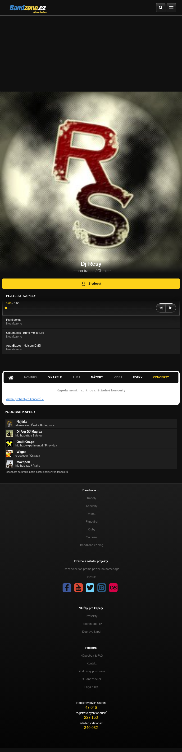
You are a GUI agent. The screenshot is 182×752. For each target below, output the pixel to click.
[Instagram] (101, 587)
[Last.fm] (113, 587)
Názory (97, 377)
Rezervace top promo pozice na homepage (91, 569)
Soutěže (91, 537)
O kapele (55, 377)
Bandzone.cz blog (91, 545)
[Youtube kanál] (78, 587)
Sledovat (94, 283)
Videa (92, 513)
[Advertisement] (91, 51)
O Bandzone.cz (91, 679)
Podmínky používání (92, 671)
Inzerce (91, 577)
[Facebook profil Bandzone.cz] (67, 587)
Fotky (137, 377)
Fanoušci (92, 521)
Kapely (91, 498)
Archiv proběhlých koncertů (25, 399)
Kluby (91, 529)
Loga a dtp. (91, 687)
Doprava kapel (91, 631)
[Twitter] (90, 587)
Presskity (91, 616)
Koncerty (161, 377)
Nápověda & (92, 655)
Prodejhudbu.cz (92, 624)
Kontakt (91, 663)
